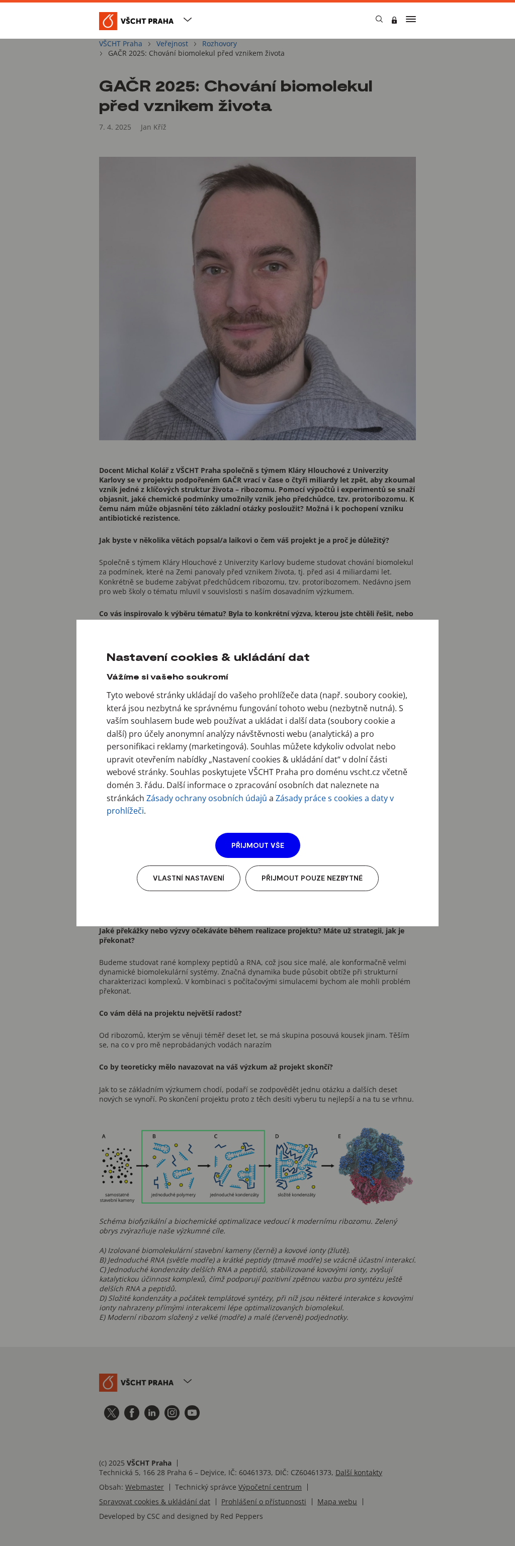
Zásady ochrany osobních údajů (206, 798)
